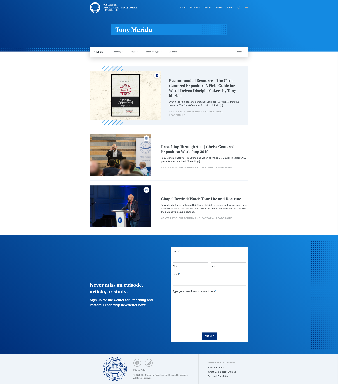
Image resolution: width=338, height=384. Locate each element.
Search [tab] (239, 52)
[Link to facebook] (137, 363)
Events (230, 7)
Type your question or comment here (194, 291)
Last (213, 266)
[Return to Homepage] (115, 369)
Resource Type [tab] (152, 52)
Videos (219, 7)
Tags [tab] (133, 52)
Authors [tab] (173, 52)
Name (176, 251)
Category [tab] (116, 52)
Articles (208, 7)
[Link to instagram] (149, 363)
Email (176, 274)
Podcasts (195, 7)
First (175, 266)
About (183, 7)
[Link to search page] (239, 7)
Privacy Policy (139, 370)
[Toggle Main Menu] (246, 7)
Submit (209, 336)
